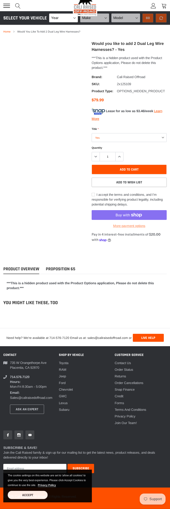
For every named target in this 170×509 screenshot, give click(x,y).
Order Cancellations (129, 383)
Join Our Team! (126, 423)
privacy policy (47, 485)
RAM (62, 369)
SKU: (96, 84)
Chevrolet (66, 389)
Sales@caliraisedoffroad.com (31, 398)
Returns (120, 376)
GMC (63, 396)
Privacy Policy (125, 416)
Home (7, 31)
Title (95, 129)
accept (27, 495)
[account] (153, 6)
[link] (7, 434)
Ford (62, 383)
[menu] (6, 5)
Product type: (102, 91)
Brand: (97, 77)
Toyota (63, 363)
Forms (119, 403)
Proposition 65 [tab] (60, 269)
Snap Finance (125, 389)
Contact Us (123, 363)
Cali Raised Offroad (131, 77)
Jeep (62, 376)
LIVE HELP (148, 338)
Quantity (97, 147)
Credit (119, 396)
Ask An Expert (27, 409)
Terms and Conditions (130, 409)
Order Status (124, 369)
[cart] (164, 6)
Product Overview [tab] (21, 269)
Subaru (64, 409)
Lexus (63, 403)
